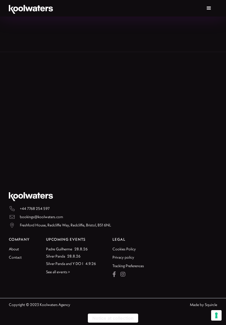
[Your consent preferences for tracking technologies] (216, 315)
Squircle (211, 304)
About (14, 249)
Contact (15, 257)
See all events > (58, 271)
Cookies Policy (124, 249)
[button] (209, 8)
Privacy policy (123, 257)
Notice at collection (113, 318)
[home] (31, 8)
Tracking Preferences (128, 265)
